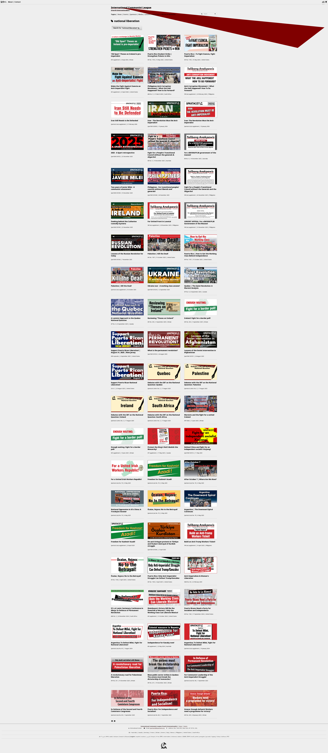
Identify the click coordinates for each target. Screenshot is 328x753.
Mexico (172, 732)
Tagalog (213, 736)
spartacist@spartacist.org (157, 728)
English (133, 736)
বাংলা (107, 736)
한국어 (188, 736)
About (10, 2)
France (152, 732)
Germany (146, 732)
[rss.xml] (115, 721)
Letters (147, 14)
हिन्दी (161, 736)
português (202, 736)
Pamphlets (156, 14)
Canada (140, 732)
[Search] (215, 14)
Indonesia (174, 736)
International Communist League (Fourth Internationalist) (159, 726)
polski (196, 736)
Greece (163, 732)
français (153, 736)
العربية (103, 737)
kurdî (192, 736)
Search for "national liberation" (125, 28)
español (138, 736)
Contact (17, 2)
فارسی (148, 736)
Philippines (179, 732)
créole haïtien (166, 736)
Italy (167, 732)
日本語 (184, 736)
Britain (157, 732)
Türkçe (218, 736)
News (120, 14)
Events (125, 14)
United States (187, 732)
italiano (180, 736)
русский (208, 736)
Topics (113, 14)
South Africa (196, 732)
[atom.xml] (112, 721)
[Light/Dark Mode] (326, 2)
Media (140, 14)
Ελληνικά (127, 736)
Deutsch (121, 736)
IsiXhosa (223, 736)
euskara (143, 736)
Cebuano (116, 736)
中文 (228, 736)
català (111, 736)
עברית (157, 736)
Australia (134, 732)
